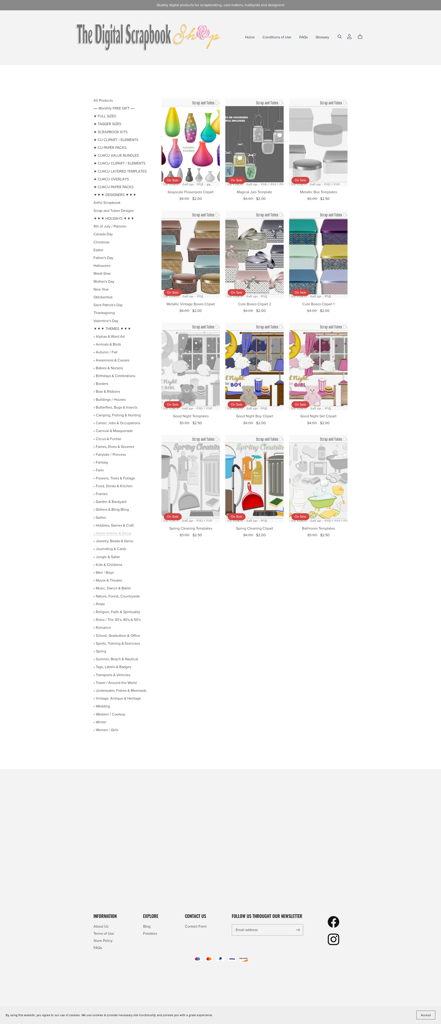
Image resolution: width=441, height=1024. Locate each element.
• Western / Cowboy (109, 714)
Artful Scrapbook (106, 202)
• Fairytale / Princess (109, 454)
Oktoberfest (103, 297)
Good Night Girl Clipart (318, 416)
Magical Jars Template (254, 192)
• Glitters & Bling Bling (111, 509)
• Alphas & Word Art (109, 336)
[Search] (340, 37)
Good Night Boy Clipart (254, 416)
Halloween (102, 265)
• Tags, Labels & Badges (112, 667)
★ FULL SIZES (104, 116)
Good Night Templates (191, 416)
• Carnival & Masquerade (113, 431)
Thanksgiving (104, 313)
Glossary (322, 37)
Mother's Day (103, 281)
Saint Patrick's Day (108, 305)
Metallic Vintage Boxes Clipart (191, 304)
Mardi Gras (101, 273)
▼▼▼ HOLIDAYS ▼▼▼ (113, 218)
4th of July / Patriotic (110, 226)
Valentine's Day (105, 321)
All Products (103, 100)
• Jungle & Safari (106, 557)
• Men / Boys (103, 572)
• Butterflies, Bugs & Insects (115, 407)
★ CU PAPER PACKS (109, 147)
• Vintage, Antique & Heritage (117, 698)
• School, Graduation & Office (116, 635)
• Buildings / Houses (109, 399)
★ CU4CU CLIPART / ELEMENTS (119, 163)
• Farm (98, 470)
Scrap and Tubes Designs (113, 210)
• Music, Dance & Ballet (112, 588)
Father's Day (103, 258)
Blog (146, 926)
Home (250, 37)
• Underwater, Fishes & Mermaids (119, 690)
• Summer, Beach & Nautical (115, 659)
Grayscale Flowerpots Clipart (191, 192)
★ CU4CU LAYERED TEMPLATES (120, 171)
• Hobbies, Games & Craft (113, 525)
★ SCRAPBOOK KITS (110, 132)
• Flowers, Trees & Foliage (114, 478)
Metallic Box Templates (318, 192)
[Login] (349, 36)
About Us (100, 926)
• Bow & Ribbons (106, 391)
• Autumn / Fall (105, 352)
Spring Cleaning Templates (190, 528)
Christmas (101, 242)
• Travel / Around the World (115, 683)
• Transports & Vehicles (111, 675)
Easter (98, 250)
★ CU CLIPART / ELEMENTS (115, 140)
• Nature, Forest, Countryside (116, 596)
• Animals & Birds (107, 344)
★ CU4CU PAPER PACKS (113, 187)
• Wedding (101, 706)
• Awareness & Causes (111, 360)
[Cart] (361, 37)
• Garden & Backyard (109, 501)
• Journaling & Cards (109, 549)
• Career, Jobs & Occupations (116, 423)
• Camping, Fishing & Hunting (117, 415)
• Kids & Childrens (107, 564)
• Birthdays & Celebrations (114, 376)
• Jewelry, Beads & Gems (113, 541)
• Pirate (99, 604)
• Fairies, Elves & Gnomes (113, 446)
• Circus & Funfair (107, 439)
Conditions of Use (277, 37)
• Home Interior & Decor (112, 533)
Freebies (150, 933)
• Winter (99, 722)
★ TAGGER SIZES (107, 124)
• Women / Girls (105, 730)
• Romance (102, 627)
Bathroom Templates (318, 528)
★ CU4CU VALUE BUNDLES (116, 155)
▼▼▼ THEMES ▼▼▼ (112, 328)
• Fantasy (100, 462)
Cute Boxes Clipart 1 (318, 304)
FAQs (303, 37)
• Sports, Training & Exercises (116, 643)
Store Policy (103, 940)
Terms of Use (103, 933)
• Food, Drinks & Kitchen (113, 486)
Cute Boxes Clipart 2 (254, 304)
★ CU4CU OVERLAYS (111, 179)
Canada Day (103, 234)
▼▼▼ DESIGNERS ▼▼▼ (114, 195)
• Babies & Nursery (108, 368)
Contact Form (196, 926)
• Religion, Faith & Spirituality (116, 612)
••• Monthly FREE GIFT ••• (114, 108)
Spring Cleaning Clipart (254, 528)
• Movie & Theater (107, 580)
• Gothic (99, 517)
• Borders (100, 383)
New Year (101, 289)
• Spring (99, 651)
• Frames (100, 494)
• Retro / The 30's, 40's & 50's (117, 619)
